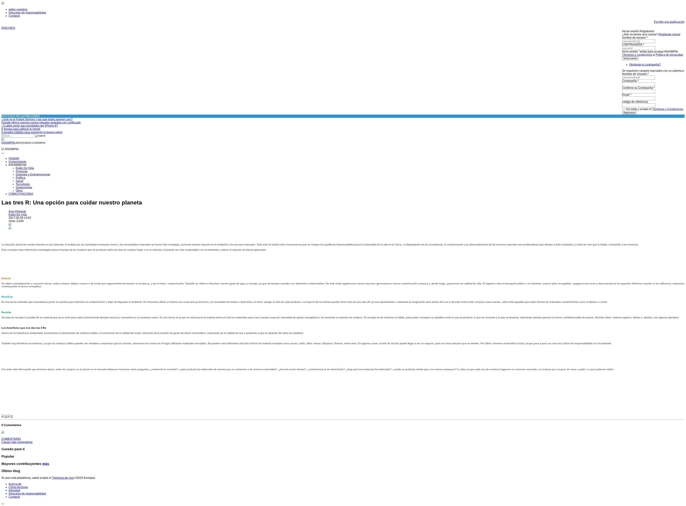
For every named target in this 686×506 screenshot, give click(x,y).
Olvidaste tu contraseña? (645, 64)
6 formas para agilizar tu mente (20, 128)
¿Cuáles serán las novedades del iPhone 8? (29, 125)
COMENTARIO (11, 438)
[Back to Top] (2, 503)
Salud (19, 180)
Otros (19, 190)
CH (8, 27)
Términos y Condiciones (667, 109)
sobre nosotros (18, 9)
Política (20, 177)
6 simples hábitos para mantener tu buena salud (31, 132)
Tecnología (23, 184)
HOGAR (14, 158)
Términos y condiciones (637, 54)
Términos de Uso (63, 477)
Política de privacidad (669, 54)
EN (3, 27)
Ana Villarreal (17, 211)
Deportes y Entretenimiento (33, 174)
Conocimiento (17, 161)
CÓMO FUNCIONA (21, 193)
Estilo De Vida (25, 168)
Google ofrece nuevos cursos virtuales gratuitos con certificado (41, 122)
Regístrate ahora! (669, 34)
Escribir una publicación (669, 21)
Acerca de (15, 483)
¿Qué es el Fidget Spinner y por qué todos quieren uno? (37, 119)
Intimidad (14, 490)
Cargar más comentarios (17, 442)
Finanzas (22, 171)
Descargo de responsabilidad (27, 12)
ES (13, 27)
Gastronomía (24, 187)
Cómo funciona (18, 487)
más (45, 464)
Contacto (14, 15)
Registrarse (629, 112)
